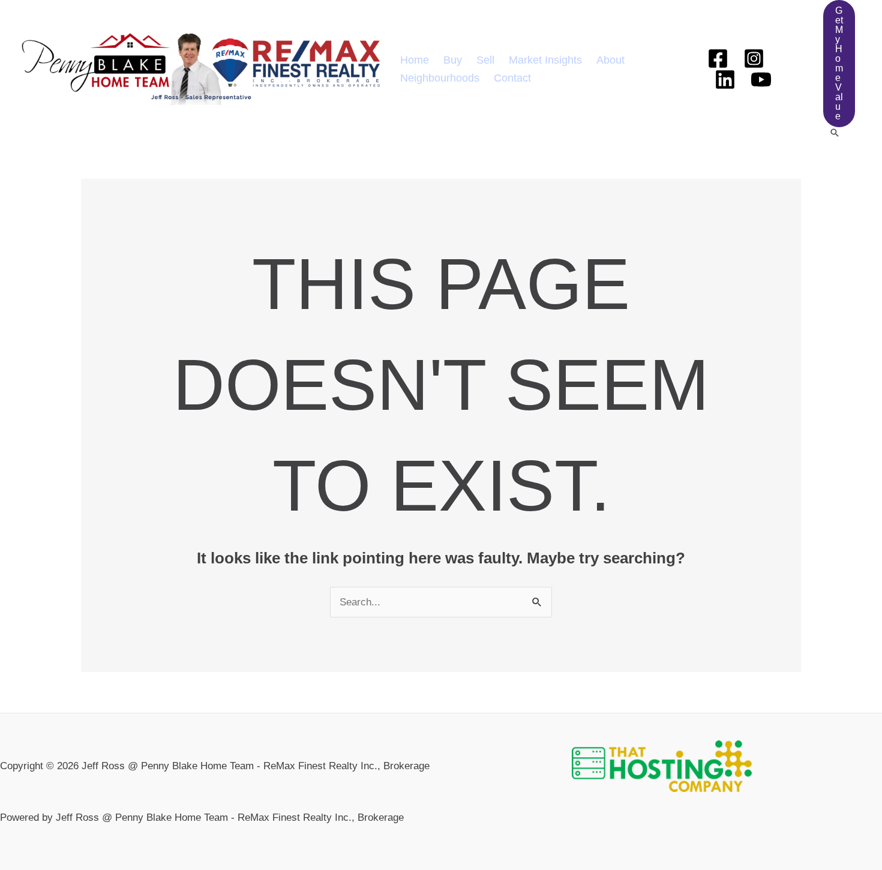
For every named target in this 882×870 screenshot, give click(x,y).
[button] (839, 63)
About (610, 60)
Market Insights (545, 60)
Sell (485, 60)
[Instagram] (753, 58)
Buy (452, 60)
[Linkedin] (725, 79)
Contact (512, 78)
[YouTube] (761, 79)
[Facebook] (717, 58)
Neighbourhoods (439, 78)
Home (414, 60)
